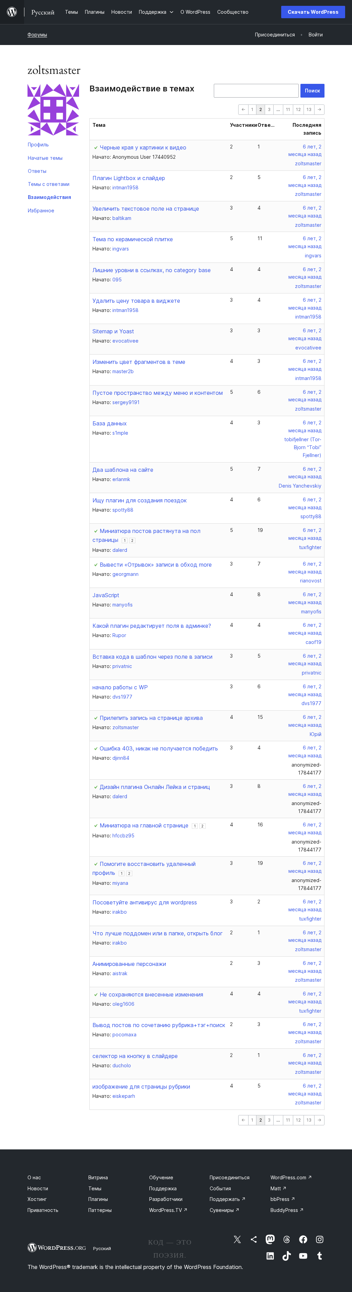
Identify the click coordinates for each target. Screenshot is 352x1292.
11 (288, 109)
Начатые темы (45, 158)
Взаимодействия (49, 197)
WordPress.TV (168, 1210)
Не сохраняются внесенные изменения (151, 994)
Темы (94, 1188)
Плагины (98, 1199)
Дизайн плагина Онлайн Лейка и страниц (155, 786)
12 (298, 109)
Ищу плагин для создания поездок (139, 500)
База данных (109, 423)
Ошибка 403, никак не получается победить (159, 748)
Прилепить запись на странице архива (151, 717)
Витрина (98, 1177)
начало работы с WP (120, 687)
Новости (38, 1188)
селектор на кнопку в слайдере (135, 1055)
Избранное (41, 210)
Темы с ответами (48, 184)
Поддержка (163, 1188)
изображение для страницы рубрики (141, 1086)
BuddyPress (287, 1210)
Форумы (37, 34)
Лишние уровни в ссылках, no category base (151, 270)
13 (309, 109)
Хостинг (37, 1199)
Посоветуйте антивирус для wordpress (144, 902)
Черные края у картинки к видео (143, 147)
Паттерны (100, 1210)
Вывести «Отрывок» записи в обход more (156, 564)
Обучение (161, 1177)
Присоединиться (230, 1177)
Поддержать (228, 1199)
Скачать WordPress (313, 12)
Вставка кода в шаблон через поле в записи (152, 656)
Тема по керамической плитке (132, 239)
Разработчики (166, 1199)
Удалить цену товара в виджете (136, 300)
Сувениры (225, 1210)
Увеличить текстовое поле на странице (145, 208)
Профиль (38, 144)
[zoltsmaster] (53, 111)
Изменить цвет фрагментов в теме (138, 361)
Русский (102, 1248)
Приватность (43, 1210)
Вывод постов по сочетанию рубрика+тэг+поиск (158, 1025)
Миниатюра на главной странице (144, 825)
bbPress (283, 1199)
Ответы (37, 171)
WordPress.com (291, 1177)
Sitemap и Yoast (113, 331)
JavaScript (105, 595)
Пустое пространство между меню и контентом (157, 392)
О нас (34, 1177)
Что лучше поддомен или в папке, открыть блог (157, 933)
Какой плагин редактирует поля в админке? (151, 625)
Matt (279, 1188)
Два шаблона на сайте (122, 469)
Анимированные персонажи (129, 963)
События (220, 1188)
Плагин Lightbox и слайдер (128, 178)
